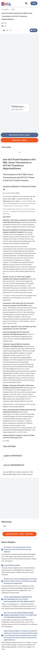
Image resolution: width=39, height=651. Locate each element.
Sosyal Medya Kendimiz (12, 565)
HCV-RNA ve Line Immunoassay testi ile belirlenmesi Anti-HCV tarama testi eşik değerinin (17, 549)
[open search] (26, 3)
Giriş (34, 3)
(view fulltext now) (17, 109)
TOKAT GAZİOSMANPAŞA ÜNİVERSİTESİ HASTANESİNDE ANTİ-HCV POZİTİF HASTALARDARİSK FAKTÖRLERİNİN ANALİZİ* (19, 599)
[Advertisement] (19, 55)
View (4, 526)
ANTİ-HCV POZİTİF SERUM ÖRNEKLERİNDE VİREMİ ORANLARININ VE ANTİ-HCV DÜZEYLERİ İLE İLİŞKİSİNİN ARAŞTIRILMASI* (20, 615)
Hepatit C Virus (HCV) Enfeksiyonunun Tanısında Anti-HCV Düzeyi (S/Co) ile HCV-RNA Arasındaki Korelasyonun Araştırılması (20, 581)
